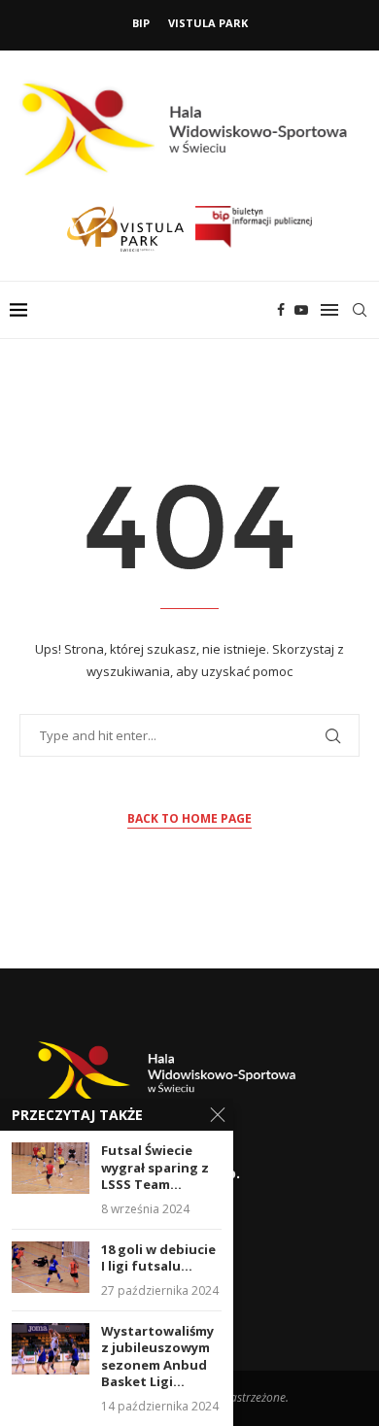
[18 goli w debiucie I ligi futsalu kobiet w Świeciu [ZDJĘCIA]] (50, 1267)
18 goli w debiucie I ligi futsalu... (158, 1258)
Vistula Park (208, 23)
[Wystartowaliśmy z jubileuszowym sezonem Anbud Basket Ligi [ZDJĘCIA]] (50, 1349)
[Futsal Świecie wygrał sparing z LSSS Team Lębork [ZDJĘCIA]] (50, 1168)
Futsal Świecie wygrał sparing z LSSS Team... (155, 1167)
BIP (141, 23)
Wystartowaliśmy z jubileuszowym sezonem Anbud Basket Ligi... (157, 1357)
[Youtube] (301, 310)
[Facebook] (281, 310)
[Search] (359, 310)
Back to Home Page (189, 818)
